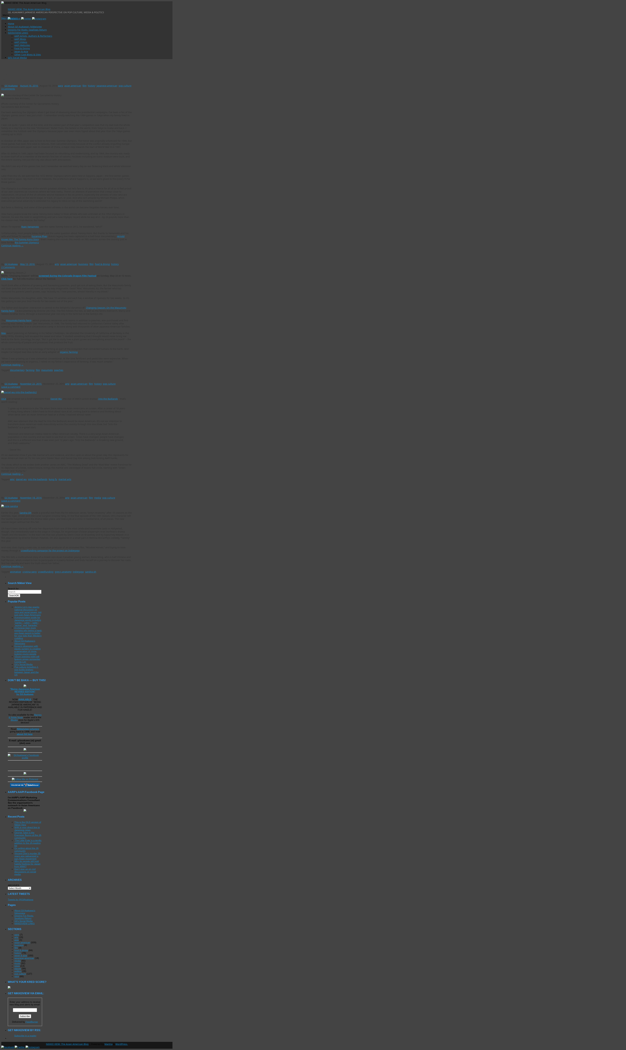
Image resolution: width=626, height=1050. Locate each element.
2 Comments (8, 267)
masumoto (47, 370)
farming (30, 370)
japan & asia (20, 955)
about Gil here (25, 734)
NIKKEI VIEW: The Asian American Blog (29, 9)
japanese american (107, 85)
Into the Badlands (108, 398)
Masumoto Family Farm (18, 320)
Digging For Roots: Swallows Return (27, 29)
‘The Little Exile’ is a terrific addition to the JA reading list (28, 843)
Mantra (108, 1044)
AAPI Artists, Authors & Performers (33, 35)
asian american (72, 85)
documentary (17, 370)
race (16, 976)
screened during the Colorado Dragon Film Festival (67, 275)
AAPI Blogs (20, 39)
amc (12, 479)
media (97, 497)
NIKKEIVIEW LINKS (18, 32)
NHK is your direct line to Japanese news (27, 828)
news (17, 966)
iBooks (14, 720)
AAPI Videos (20, 42)
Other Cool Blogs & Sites (27, 54)
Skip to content (9, 18)
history (91, 85)
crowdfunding (45, 571)
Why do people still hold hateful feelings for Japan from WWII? (27, 864)
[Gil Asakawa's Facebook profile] (25, 757)
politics (17, 971)
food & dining (102, 264)
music (17, 963)
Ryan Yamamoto (30, 226)
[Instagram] (39, 18)
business (83, 264)
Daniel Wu (56, 398)
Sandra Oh (25, 512)
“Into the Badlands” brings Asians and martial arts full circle (46, 376)
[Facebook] (8, 1047)
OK (14, 595)
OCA (3, 398)
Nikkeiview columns (28, 729)
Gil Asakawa (11, 85)
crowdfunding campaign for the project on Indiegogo (50, 550)
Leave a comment (10, 386)
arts (57, 264)
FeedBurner (32, 1021)
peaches (58, 370)
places (17, 968)
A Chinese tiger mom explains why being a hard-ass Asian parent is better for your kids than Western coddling (28, 633)
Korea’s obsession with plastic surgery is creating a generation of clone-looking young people (27, 650)
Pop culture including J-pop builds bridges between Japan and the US (26, 671)
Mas (3, 333)
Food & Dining (22, 48)
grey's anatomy (63, 571)
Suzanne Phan (39, 236)
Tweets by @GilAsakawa (20, 899)
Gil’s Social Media (17, 57)
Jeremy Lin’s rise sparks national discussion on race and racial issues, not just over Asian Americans (27, 611)
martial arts (65, 479)
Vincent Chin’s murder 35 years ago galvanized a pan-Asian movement (27, 856)
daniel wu (21, 479)
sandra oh (90, 571)
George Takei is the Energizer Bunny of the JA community (27, 835)
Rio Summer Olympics (27, 242)
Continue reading (12, 245)
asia (16, 940)
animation (15, 571)
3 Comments (8, 88)
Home (11, 23)
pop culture (125, 85)
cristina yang (29, 571)
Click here (6, 278)
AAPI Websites (22, 45)
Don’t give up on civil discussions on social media (25, 872)
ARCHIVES (13, 885)
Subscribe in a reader (25, 1035)
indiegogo (78, 571)
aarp (60, 85)
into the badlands (37, 479)
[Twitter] (26, 18)
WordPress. (121, 1044)
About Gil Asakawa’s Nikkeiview (25, 26)
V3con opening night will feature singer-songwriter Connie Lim (27, 659)
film (84, 85)
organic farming (69, 352)
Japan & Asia (21, 51)
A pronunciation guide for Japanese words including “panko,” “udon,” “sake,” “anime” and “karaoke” (27, 621)
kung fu (53, 479)
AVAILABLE (25, 699)
